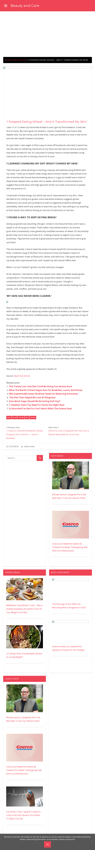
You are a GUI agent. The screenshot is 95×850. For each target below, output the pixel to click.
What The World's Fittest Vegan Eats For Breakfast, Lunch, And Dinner (46, 390)
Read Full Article (22, 375)
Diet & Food (19, 60)
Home (8, 60)
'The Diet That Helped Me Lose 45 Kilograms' (32, 397)
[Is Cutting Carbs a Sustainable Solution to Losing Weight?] (24, 627)
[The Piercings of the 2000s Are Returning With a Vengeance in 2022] (70, 579)
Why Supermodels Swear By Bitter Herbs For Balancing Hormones (43, 393)
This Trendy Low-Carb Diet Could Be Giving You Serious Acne (40, 386)
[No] (92, 842)
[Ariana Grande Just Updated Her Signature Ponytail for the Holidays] (70, 622)
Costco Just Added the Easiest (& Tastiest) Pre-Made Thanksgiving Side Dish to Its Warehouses (69, 547)
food (14, 417)
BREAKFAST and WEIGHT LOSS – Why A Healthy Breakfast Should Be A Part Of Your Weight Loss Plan (24, 609)
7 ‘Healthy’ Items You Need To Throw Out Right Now (36, 404)
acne (9, 417)
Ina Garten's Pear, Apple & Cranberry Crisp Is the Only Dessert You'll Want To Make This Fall (23, 815)
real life (21, 417)
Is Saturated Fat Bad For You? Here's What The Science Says (40, 408)
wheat (33, 417)
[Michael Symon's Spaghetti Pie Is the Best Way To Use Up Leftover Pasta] (70, 463)
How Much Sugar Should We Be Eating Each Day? (34, 401)
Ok (47, 844)
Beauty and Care (25, 5)
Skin (27, 417)
